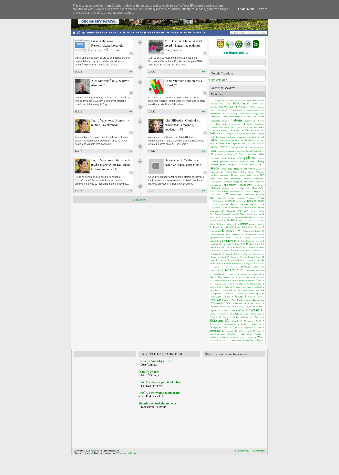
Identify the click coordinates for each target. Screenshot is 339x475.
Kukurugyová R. (249, 264)
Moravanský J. (257, 284)
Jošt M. (247, 254)
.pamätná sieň (230, 154)
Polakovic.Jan (243, 300)
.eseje (237, 117)
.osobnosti (222, 151)
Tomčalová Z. (217, 331)
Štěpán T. (245, 324)
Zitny (247, 341)
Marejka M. (228, 277)
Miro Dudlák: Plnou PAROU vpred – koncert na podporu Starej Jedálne (183, 45)
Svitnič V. (227, 317)
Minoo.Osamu (220, 284)
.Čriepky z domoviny (245, 110)
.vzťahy (239, 201)
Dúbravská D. (248, 231)
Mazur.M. (250, 277)
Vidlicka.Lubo (247, 334)
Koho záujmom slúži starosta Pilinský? (183, 83)
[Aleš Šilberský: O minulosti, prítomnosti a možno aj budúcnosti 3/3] (156, 126)
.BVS (253, 107)
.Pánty (241, 154)
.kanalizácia (259, 124)
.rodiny (219, 179)
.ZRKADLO (254, 204)
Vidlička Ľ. (259, 334)
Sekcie (90, 32)
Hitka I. (213, 247)
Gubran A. (249, 241)
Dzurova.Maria (250, 234)
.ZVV (262, 204)
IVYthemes (121, 453)
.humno (261, 121)
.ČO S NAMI (230, 110)
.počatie (239, 158)
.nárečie (214, 147)
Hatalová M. (216, 244)
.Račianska (259, 172)
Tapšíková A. (250, 328)
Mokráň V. (244, 284)
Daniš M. (253, 224)
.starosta (215, 188)
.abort (254, 100)
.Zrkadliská (243, 204)
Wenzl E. (214, 340)
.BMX (262, 104)
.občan (224, 147)
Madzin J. (234, 274)
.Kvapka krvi (231, 134)
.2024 (248, 100)
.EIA (221, 117)
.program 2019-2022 (238, 165)
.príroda (223, 165)
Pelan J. (251, 297)
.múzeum (224, 140)
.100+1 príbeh (217, 101)
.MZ (248, 143)
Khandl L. (214, 257)
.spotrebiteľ (259, 185)
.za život (213, 205)
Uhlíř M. (251, 331)
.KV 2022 (220, 133)
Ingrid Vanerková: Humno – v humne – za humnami (110, 122)
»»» (130, 71)
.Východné (250, 198)
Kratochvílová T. (238, 260)
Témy (98, 32)
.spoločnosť (229, 184)
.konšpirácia (259, 127)
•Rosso (253, 211)
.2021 (231, 100)
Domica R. (260, 227)
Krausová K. (251, 260)
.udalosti (247, 191)
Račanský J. (240, 307)
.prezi (251, 161)
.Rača (214, 168)
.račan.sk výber (217, 172)
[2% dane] (256, 47)
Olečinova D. (230, 294)
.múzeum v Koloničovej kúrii (242, 140)
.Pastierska (214, 158)
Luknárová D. (232, 270)
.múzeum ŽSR (223, 143)
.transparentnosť (235, 192)
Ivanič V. (238, 254)
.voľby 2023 (221, 198)
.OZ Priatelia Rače (256, 151)
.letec (248, 134)
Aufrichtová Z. (217, 217)
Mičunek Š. (253, 281)
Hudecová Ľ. (259, 251)
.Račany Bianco (232, 172)
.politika (249, 158)
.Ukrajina (256, 191)
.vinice (246, 195)
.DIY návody (232, 114)
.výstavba (229, 200)
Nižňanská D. (229, 290)
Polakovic (215, 299)
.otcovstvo (232, 151)
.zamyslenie (223, 204)
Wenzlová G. (225, 340)
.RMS (261, 175)
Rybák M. (251, 306)
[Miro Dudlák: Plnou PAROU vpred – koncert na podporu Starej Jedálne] (156, 46)
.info (244, 124)
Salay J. (226, 311)
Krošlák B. (229, 263)
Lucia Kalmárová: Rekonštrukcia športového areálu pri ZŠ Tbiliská (107, 45)
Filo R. (239, 238)
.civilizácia (219, 110)
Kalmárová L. (258, 254)
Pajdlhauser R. (217, 297)
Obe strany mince (245, 290)
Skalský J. (224, 314)
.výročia (260, 198)
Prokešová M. (216, 306)
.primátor (214, 165)
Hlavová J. (221, 247)
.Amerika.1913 (216, 104)
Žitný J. (253, 341)
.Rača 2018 (226, 169)
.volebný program (236, 198)
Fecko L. (230, 238)
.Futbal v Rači (258, 117)
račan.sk (140, 42)
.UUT (225, 194)
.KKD (232, 127)
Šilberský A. (236, 321)
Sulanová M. (215, 317)
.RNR (212, 179)
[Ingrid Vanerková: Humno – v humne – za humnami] (82, 126)
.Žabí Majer (215, 208)
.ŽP (222, 211)
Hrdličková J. (217, 251)
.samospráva (215, 182)
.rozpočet (246, 178)
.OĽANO (260, 147)
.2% (226, 101)
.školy (254, 188)
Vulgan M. (252, 337)
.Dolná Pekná (244, 113)
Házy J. (252, 244)
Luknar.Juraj (215, 271)
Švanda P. (238, 328)
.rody (226, 179)
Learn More (246, 9)
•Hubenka (230, 211)
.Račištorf (214, 175)
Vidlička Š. (214, 337)
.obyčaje (234, 148)
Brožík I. (232, 220)
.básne (236, 103)
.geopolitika (215, 121)
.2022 (237, 100)
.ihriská (224, 124)
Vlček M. (224, 337)
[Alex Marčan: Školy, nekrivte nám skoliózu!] (82, 86)
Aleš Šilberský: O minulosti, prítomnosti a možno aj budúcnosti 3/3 (183, 124)
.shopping (237, 182)
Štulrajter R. (215, 328)
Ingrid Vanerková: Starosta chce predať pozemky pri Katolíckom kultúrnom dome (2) (111, 164)
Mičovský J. (242, 281)
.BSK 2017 (235, 107)
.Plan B (223, 158)
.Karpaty (213, 127)
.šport (212, 191)
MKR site (132, 453)
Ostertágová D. (256, 293)
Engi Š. (261, 235)
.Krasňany (215, 130)
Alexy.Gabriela (215, 214)
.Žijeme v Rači (249, 208)
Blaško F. (221, 221)
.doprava (214, 117)
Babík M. (229, 217)
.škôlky (261, 188)
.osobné (214, 151)
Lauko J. (218, 267)
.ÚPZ (212, 194)
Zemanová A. (238, 340)
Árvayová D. (258, 214)
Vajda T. (260, 331)
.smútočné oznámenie (254, 182)
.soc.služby (215, 185)
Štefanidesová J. (231, 324)
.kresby (224, 131)
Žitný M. (260, 341)
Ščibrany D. (259, 317)
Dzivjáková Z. (237, 234)
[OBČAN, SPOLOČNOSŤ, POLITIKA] (239, 47)
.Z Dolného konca (253, 200)
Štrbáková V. (258, 324)
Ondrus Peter (242, 294)
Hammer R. (259, 241)
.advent (261, 101)
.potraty (214, 161)
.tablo (218, 192)
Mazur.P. (260, 277)
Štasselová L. (216, 324)
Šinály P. (260, 321)
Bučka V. (243, 220)
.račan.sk (260, 169)
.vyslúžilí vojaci (216, 201)
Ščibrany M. (219, 321)
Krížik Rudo (218, 263)
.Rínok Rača (245, 175)
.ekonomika (228, 117)
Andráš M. (226, 214)
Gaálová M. (259, 238)
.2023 (242, 101)
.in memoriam (234, 124)
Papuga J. (240, 296)
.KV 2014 (254, 131)
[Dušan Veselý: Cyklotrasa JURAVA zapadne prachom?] (156, 166)
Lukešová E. (232, 267)
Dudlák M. (259, 231)
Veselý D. (233, 334)
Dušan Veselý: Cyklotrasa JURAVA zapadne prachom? (183, 162)
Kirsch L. (235, 257)
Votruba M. (234, 337)
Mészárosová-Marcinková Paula (223, 281)
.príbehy (259, 161)
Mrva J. (239, 287)
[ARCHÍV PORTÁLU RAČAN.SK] (248, 47)
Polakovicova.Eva (241, 303)
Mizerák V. (233, 284)
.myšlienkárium (238, 143)
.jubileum (250, 124)
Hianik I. (260, 244)
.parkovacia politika (254, 154)
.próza (261, 164)
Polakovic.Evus (229, 300)
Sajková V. (215, 310)
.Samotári (227, 181)
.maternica (242, 137)
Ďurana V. (226, 234)
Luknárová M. (251, 270)
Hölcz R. (231, 247)
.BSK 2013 (223, 107)
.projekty (253, 165)
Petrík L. (260, 297)
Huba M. (249, 251)
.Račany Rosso (247, 172)
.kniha (239, 127)
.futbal (248, 117)
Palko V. (229, 297)
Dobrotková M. (232, 227)
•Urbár (261, 211)
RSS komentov (258, 451)
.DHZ (223, 114)
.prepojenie (244, 162)
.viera (239, 194)
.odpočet (243, 147)
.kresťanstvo (234, 130)
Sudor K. (260, 314)
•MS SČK (243, 211)
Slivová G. (236, 313)
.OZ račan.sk (216, 154)
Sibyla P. (214, 314)
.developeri (215, 113)
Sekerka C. (255, 310)
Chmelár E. (227, 254)
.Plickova (231, 158)
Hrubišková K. (239, 251)
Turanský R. (231, 331)
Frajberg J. (248, 238)
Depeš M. (218, 227)
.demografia (259, 110)
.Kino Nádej (223, 127)
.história (236, 120)
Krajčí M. (260, 257)
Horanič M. (254, 247)
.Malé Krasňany (217, 137)
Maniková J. (258, 274)
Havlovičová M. (241, 244)
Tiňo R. (260, 328)
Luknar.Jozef (258, 267)
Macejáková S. (220, 274)
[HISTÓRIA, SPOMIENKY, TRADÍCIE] (230, 47)
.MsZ (262, 137)
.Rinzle (255, 175)
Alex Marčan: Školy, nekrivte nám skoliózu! (110, 83)
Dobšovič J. (247, 227)
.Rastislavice (224, 175)
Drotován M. (231, 231)
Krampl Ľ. (225, 260)
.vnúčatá (254, 194)
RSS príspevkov (241, 451)
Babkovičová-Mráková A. (247, 217)
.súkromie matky (228, 188)
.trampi (225, 191)
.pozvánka (234, 162)
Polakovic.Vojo (257, 300)
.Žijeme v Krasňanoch (231, 208)
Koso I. (251, 257)
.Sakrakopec (258, 179)
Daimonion (243, 224)
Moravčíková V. (217, 287)
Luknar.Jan (245, 267)
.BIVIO (255, 104)
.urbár (218, 195)
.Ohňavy (252, 147)
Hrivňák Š (228, 251)
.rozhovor (235, 178)
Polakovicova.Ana (220, 303)
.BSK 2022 (245, 107)
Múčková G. (248, 287)
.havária (225, 121)
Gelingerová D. (228, 240)
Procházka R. (257, 303)
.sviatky (240, 188)
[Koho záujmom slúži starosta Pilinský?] (156, 86)
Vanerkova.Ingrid (218, 334)
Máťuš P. (240, 277)
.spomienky (245, 184)
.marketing (231, 137)
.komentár (247, 127)
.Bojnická (213, 107)
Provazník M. (228, 307)
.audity (228, 104)
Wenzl (260, 337)
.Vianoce (232, 195)
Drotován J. (215, 231)
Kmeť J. (243, 257)
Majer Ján (246, 274)
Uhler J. (242, 331)
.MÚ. (217, 140)
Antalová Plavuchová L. (242, 214)
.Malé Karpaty (258, 134)
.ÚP (262, 191)
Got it (262, 9)
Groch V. (241, 241)
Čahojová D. (232, 224)
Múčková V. (259, 287)
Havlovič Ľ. (228, 244)
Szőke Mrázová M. (242, 317)
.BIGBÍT (246, 103)
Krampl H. (215, 260)
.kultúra (245, 130)
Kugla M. (238, 264)
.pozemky (224, 161)
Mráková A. (230, 287)
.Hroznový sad (250, 121)
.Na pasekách (258, 144)
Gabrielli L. (214, 241)
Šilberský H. (249, 321)
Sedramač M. (238, 310)
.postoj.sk (260, 158)
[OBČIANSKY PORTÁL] (220, 47)
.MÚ (212, 140)
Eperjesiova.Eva (217, 238)
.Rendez (235, 175)
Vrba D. (243, 337)
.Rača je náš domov (244, 169)
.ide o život (215, 124)
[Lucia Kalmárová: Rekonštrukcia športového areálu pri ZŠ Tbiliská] (82, 46)
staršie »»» (140, 199)
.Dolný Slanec (258, 113)
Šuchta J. (227, 328)
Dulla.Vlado (215, 234)
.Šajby (247, 188)
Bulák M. (253, 221)
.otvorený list (243, 151)
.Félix (243, 117)
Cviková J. (221, 224)
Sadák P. (260, 306)
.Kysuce (241, 134)
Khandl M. (225, 257)
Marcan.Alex (216, 277)
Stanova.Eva (250, 314)
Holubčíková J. (241, 247)
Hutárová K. (215, 254)
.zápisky (233, 204)
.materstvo (254, 137)
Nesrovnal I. (216, 290)
